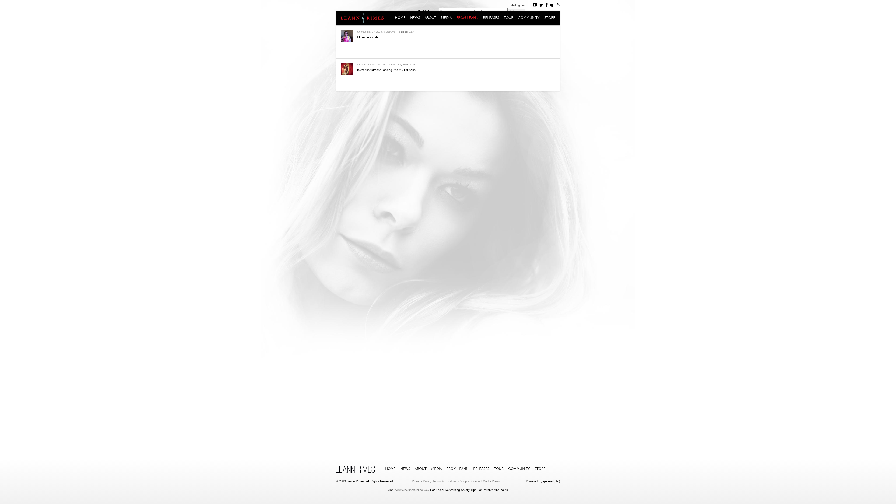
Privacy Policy (421, 481)
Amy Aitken (403, 64)
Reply (554, 31)
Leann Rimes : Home (360, 18)
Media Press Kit (493, 481)
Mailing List (518, 5)
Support (465, 481)
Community (529, 18)
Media (446, 18)
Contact (476, 481)
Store (549, 18)
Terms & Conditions (445, 481)
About (430, 18)
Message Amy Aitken (545, 64)
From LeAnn (467, 18)
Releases (491, 18)
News (415, 18)
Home (400, 18)
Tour (508, 18)
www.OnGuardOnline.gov (411, 490)
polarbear (403, 32)
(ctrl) (551, 481)
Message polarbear (545, 31)
